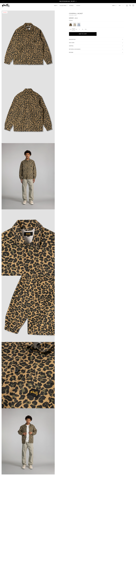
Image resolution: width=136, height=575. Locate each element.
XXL (86, 29)
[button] (56, 5)
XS (71, 29)
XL (83, 29)
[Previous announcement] (3, 1)
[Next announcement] (133, 1)
